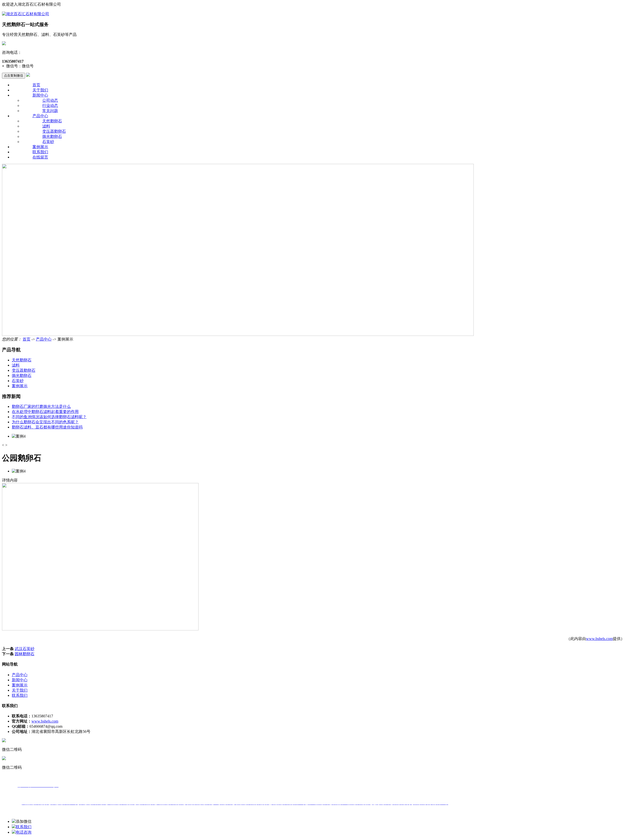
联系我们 (40, 152)
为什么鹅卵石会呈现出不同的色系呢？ (45, 422)
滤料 (46, 126)
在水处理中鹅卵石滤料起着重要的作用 (45, 412)
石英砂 (48, 142)
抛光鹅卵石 (52, 136)
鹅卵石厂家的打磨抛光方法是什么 (41, 406)
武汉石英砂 (24, 649)
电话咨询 (23, 832)
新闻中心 (40, 95)
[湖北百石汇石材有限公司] (25, 14)
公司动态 (50, 100)
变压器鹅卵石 (54, 131)
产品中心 (40, 116)
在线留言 (40, 157)
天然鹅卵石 (52, 121)
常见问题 (50, 111)
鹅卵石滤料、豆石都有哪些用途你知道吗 (47, 427)
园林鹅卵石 (24, 654)
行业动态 (50, 105)
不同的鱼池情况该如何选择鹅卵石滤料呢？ (49, 417)
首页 (36, 85)
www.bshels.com (599, 639)
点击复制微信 (13, 75)
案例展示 (40, 147)
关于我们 (40, 90)
